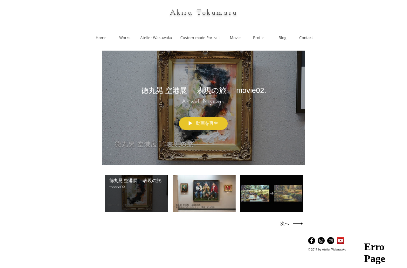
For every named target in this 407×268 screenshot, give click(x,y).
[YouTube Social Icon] (340, 240)
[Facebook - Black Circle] (311, 240)
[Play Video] (136, 193)
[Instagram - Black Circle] (321, 240)
